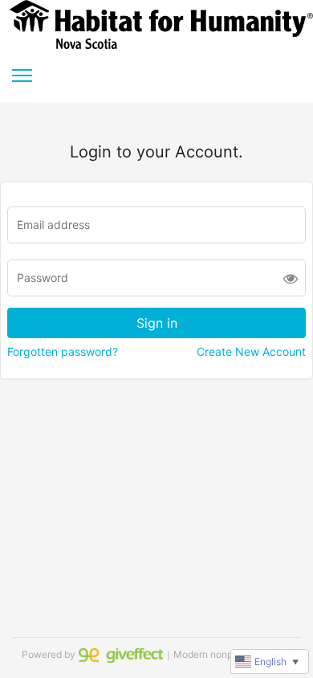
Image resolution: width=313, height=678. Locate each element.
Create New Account (251, 351)
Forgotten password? (62, 351)
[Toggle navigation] (22, 75)
